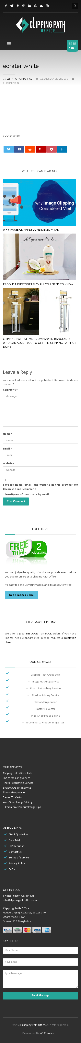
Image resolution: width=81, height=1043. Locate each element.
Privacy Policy (17, 863)
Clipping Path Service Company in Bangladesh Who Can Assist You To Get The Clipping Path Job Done (39, 342)
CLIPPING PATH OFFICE (20, 78)
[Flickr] (41, 6)
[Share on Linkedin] (62, 149)
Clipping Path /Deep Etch (45, 674)
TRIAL (72, 46)
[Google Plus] (24, 6)
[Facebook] (6, 6)
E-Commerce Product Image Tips (45, 722)
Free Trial (14, 840)
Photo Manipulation (45, 702)
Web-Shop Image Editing (45, 715)
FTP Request (16, 846)
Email (7, 448)
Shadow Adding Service (45, 695)
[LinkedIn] (29, 6)
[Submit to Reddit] (30, 149)
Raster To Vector (45, 709)
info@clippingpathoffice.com (20, 900)
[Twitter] (12, 6)
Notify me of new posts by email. (28, 494)
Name (7, 433)
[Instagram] (47, 6)
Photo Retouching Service (45, 688)
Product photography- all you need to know (38, 284)
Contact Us (15, 852)
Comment (10, 389)
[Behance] (35, 6)
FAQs (12, 869)
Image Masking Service (45, 681)
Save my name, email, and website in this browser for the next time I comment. (40, 487)
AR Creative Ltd (49, 1033)
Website (8, 463)
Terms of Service (19, 857)
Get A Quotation (18, 834)
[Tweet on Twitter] (9, 149)
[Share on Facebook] (19, 149)
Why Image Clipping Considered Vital (31, 229)
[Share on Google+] (41, 149)
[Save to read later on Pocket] (51, 149)
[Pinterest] (18, 6)
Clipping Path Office (33, 1025)
